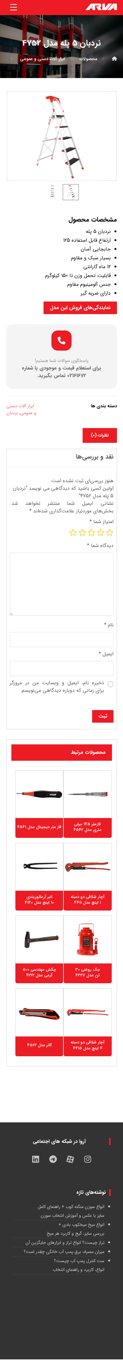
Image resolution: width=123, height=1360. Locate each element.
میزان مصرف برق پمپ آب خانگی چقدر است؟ (64, 1251)
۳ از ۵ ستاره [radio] (91, 532)
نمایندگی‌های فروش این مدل (80, 308)
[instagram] (88, 1159)
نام (109, 625)
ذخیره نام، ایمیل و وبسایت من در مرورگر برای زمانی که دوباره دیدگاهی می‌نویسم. (57, 686)
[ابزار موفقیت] (101, 7)
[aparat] (70, 1159)
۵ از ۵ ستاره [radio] (73, 532)
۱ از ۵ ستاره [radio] (110, 532)
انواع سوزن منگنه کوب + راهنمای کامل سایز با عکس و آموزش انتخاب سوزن (71, 1211)
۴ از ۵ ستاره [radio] (82, 532)
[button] (13, 7)
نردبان (12, 413)
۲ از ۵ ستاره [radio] (100, 532)
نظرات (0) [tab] (100, 435)
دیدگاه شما (100, 546)
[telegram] (53, 1159)
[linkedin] (36, 1159)
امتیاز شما (102, 522)
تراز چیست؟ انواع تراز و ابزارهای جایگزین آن (65, 1242)
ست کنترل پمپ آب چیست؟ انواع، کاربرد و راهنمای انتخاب (78, 1265)
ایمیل (106, 654)
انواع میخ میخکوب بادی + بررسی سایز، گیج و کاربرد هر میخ (75, 1229)
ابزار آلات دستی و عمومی (21, 410)
